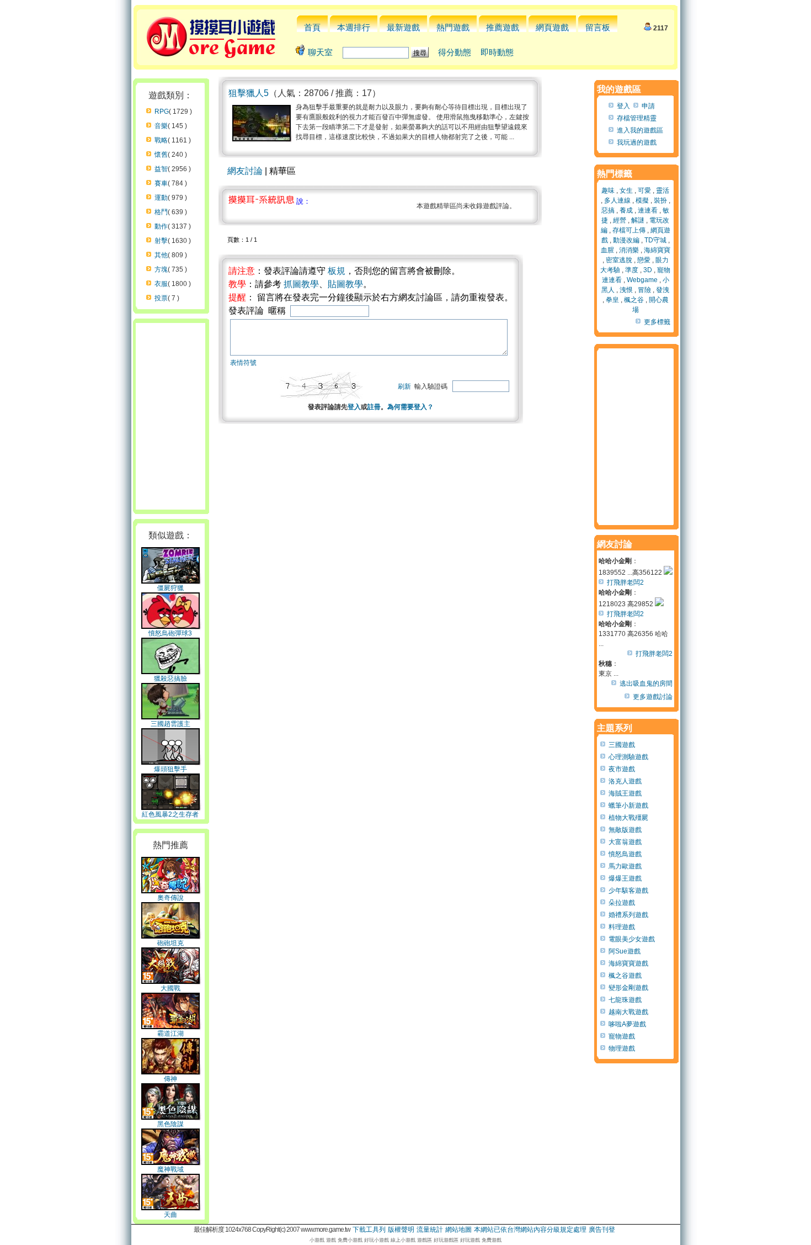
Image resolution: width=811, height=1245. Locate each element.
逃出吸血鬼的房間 (646, 683)
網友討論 (245, 171)
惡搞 (608, 210)
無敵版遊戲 (625, 830)
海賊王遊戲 (625, 793)
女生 (626, 190)
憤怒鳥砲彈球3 (170, 633)
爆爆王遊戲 (625, 878)
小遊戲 (317, 1240)
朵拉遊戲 (622, 903)
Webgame (642, 280)
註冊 (374, 407)
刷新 (404, 386)
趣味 (608, 190)
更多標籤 (657, 322)
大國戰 (170, 988)
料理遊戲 (622, 927)
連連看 (648, 210)
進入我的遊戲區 (640, 130)
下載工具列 (369, 1229)
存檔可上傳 (628, 230)
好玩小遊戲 (376, 1240)
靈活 (662, 190)
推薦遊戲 (502, 27)
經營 (619, 220)
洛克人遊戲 (625, 781)
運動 (161, 198)
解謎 (637, 220)
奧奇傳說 (170, 898)
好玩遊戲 (470, 1240)
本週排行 (353, 27)
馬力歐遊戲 (625, 866)
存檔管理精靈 (637, 118)
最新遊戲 (403, 27)
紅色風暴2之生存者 (170, 814)
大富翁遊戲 (625, 842)
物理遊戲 (622, 1048)
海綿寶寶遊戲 (628, 963)
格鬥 (161, 212)
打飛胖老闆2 (625, 582)
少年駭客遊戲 (628, 890)
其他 (161, 255)
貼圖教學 (345, 284)
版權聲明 (401, 1229)
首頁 (312, 27)
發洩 (662, 290)
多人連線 (617, 200)
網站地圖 (458, 1229)
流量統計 (430, 1229)
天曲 (170, 1214)
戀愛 (643, 260)
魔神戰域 (170, 1169)
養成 (626, 210)
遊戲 (331, 1240)
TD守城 (655, 240)
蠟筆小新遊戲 (628, 805)
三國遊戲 (622, 745)
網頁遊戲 (552, 27)
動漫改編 (626, 240)
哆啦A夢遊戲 (627, 1024)
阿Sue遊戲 (625, 951)
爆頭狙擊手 (170, 769)
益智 (161, 169)
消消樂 (629, 250)
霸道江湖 (170, 1033)
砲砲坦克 (170, 943)
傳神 (170, 1079)
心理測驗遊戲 (628, 757)
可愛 (644, 190)
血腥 (607, 250)
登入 (354, 407)
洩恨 (626, 290)
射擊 (161, 241)
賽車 (161, 183)
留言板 (597, 27)
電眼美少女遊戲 (632, 939)
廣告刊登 (602, 1229)
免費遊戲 (491, 1240)
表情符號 (243, 363)
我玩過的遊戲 (637, 142)
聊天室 (320, 52)
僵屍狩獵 (170, 588)
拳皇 (612, 300)
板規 (336, 271)
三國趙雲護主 (170, 724)
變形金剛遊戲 (628, 988)
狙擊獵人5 (248, 93)
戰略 (161, 140)
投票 (161, 298)
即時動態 (497, 52)
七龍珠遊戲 (625, 1000)
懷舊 (161, 154)
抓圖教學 (301, 284)
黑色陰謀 (170, 1124)
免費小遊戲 (350, 1240)
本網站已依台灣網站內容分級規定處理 (530, 1229)
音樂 (161, 126)
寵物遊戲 (622, 1036)
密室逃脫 (619, 260)
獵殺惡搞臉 (170, 678)
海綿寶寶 (657, 250)
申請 (648, 106)
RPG (161, 111)
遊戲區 (424, 1240)
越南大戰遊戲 (628, 1012)
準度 (631, 270)
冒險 (644, 290)
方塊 (161, 269)
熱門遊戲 (452, 27)
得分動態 (454, 52)
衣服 (161, 284)
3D (647, 270)
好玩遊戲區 (446, 1240)
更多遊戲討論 (653, 697)
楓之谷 (634, 300)
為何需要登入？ (410, 407)
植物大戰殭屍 (628, 818)
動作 (161, 226)
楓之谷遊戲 (625, 975)
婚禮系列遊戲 (628, 915)
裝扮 (660, 200)
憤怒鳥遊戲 (625, 854)
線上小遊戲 (403, 1240)
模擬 (642, 200)
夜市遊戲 (622, 769)
